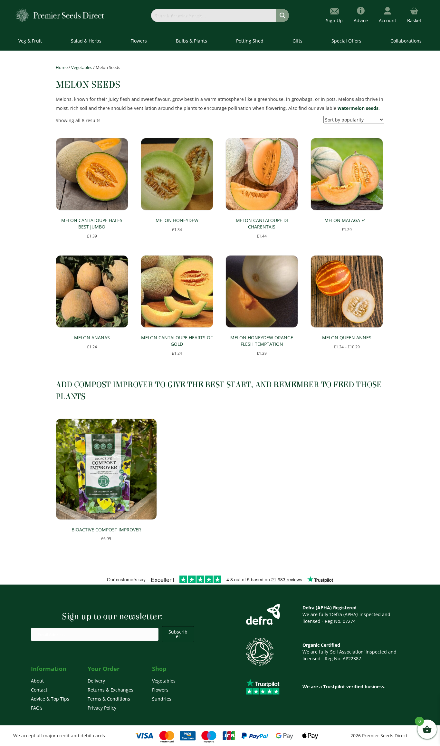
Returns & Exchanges (110, 690)
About (37, 681)
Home (62, 67)
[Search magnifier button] (282, 15)
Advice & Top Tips (50, 699)
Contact (39, 690)
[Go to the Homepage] (60, 15)
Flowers (160, 690)
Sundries (161, 699)
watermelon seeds (358, 108)
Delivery (96, 681)
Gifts (297, 41)
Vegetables (81, 67)
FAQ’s (37, 708)
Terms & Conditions (109, 699)
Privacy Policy (102, 708)
